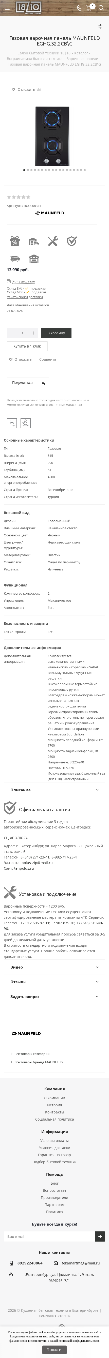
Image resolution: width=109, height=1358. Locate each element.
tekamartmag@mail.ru (81, 1263)
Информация (54, 1131)
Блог (55, 1183)
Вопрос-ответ (54, 1190)
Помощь (54, 1174)
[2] (14, 197)
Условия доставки (54, 1147)
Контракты (54, 1112)
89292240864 (30, 1262)
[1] (9, 197)
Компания (54, 1088)
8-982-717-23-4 (64, 857)
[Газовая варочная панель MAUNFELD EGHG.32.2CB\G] (54, 137)
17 (81, 170)
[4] (23, 197)
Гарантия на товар (54, 1154)
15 (74, 170)
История (54, 1105)
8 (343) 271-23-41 (35, 857)
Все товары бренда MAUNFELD (38, 1062)
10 (56, 170)
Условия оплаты (54, 1140)
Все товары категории (31, 1053)
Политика (54, 1211)
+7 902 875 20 (62, 923)
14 (70, 170)
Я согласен (54, 1350)
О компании (54, 1097)
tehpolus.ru (24, 868)
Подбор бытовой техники (54, 1161)
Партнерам (54, 1204)
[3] (18, 197)
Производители (54, 1197)
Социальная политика (54, 1119)
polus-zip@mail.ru (37, 862)
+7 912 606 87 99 (35, 923)
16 (78, 170)
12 (63, 170)
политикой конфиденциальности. (79, 1340)
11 (60, 170)
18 (85, 170)
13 (67, 170)
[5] (28, 197)
